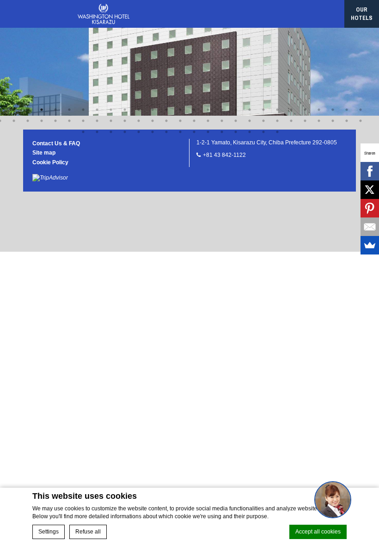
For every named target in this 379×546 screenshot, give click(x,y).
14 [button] (180, 109)
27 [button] (360, 109)
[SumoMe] (370, 245)
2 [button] (13, 109)
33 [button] (69, 120)
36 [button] (111, 120)
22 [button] (291, 109)
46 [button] (249, 120)
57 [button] (111, 131)
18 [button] (235, 109)
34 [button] (83, 120)
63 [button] (194, 131)
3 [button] (27, 109)
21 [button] (277, 109)
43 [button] (208, 120)
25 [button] (332, 109)
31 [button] (41, 120)
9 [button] (111, 109)
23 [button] (305, 109)
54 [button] (360, 120)
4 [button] (41, 109)
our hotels (362, 14)
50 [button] (305, 120)
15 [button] (194, 109)
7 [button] (83, 109)
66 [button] (235, 131)
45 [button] (235, 120)
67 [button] (249, 131)
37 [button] (124, 120)
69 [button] (277, 131)
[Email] (370, 226)
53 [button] (346, 120)
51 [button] (319, 120)
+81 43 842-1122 (224, 155)
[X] (370, 189)
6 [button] (69, 109)
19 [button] (249, 109)
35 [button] (97, 120)
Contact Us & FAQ (56, 143)
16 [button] (208, 109)
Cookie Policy (50, 162)
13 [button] (166, 109)
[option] (189, 58)
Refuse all (88, 531)
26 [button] (346, 109)
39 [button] (152, 120)
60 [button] (152, 131)
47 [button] (263, 120)
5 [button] (55, 109)
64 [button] (208, 131)
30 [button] (27, 120)
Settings (48, 531)
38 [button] (138, 120)
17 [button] (221, 109)
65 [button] (221, 131)
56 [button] (97, 131)
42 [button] (194, 120)
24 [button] (319, 109)
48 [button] (277, 120)
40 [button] (166, 120)
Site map (43, 152)
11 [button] (138, 109)
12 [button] (152, 109)
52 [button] (332, 120)
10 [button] (124, 109)
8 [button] (97, 109)
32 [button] (55, 120)
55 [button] (83, 131)
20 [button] (263, 109)
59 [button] (138, 131)
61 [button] (166, 131)
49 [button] (291, 120)
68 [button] (263, 131)
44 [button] (221, 120)
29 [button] (13, 120)
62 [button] (180, 131)
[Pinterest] (370, 208)
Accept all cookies (318, 531)
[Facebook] (370, 171)
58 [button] (124, 131)
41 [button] (180, 120)
